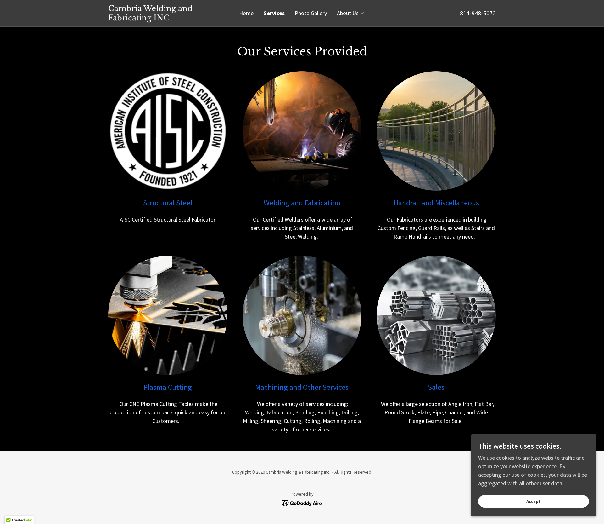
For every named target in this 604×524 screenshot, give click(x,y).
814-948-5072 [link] (478, 13)
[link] (156, 18)
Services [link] (274, 13)
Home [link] (246, 13)
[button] (351, 13)
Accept (533, 501)
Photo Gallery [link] (311, 13)
